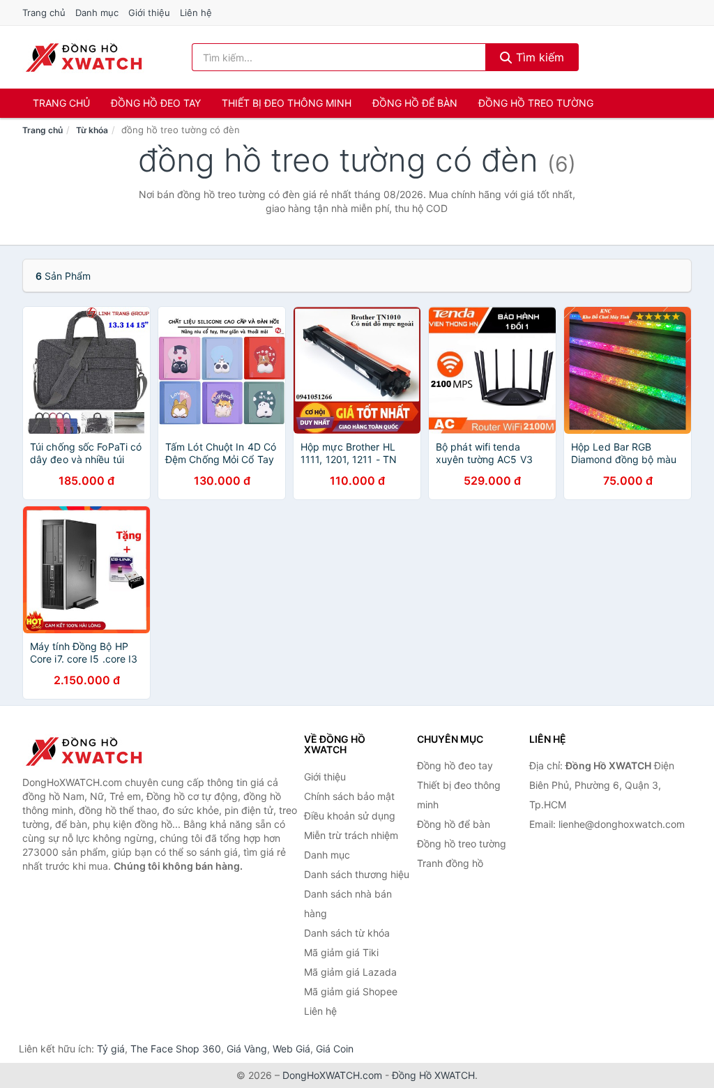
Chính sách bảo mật (349, 796)
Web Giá (291, 1049)
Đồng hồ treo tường (535, 103)
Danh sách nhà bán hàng (348, 903)
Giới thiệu (149, 12)
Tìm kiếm (538, 57)
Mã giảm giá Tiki (341, 952)
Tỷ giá (111, 1049)
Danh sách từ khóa (347, 933)
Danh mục (97, 12)
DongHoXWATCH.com (332, 1075)
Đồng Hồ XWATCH (433, 1075)
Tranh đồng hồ (450, 863)
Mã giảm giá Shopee (350, 991)
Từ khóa (92, 130)
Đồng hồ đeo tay (156, 103)
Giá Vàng (247, 1049)
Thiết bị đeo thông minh (286, 103)
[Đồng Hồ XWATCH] (92, 751)
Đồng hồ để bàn (414, 103)
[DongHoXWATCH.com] (83, 57)
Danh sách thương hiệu (356, 874)
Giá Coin (335, 1049)
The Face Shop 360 (175, 1049)
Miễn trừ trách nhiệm (351, 835)
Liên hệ (196, 12)
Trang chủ (44, 12)
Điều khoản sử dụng (349, 816)
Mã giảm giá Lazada (350, 972)
